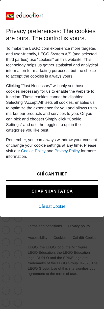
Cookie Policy (33, 151)
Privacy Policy (67, 151)
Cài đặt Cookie (52, 206)
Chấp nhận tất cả (52, 191)
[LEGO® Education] (24, 16)
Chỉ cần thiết (52, 174)
